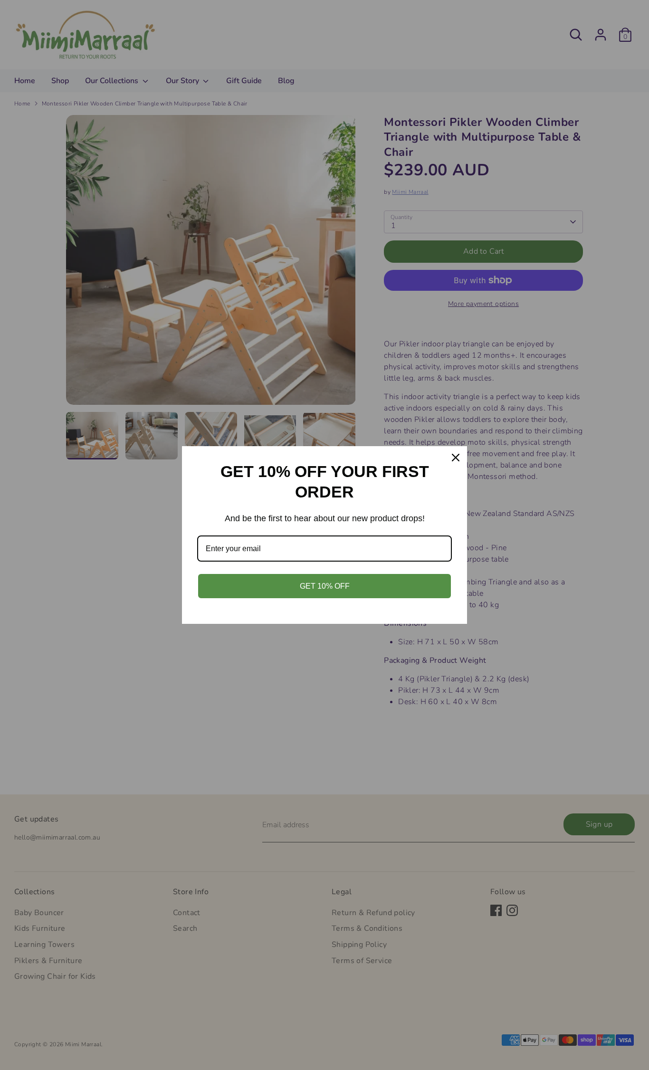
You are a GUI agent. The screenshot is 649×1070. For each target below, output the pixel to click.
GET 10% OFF (325, 586)
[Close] (455, 457)
